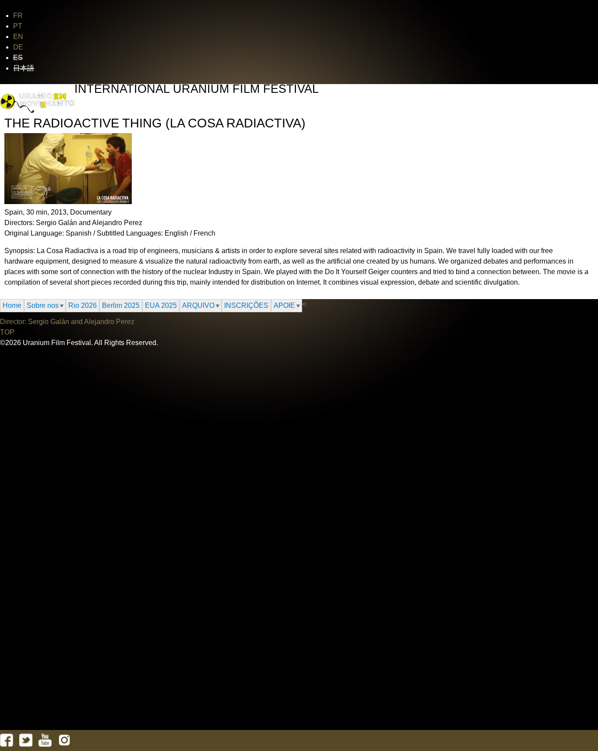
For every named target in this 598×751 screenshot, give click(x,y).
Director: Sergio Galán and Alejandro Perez (67, 321)
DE (18, 47)
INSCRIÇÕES (246, 305)
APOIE (284, 305)
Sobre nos (43, 305)
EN (18, 36)
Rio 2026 (82, 305)
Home (12, 305)
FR (18, 15)
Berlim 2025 (121, 305)
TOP (7, 332)
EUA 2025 (161, 305)
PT (17, 26)
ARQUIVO (198, 305)
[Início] (37, 103)
